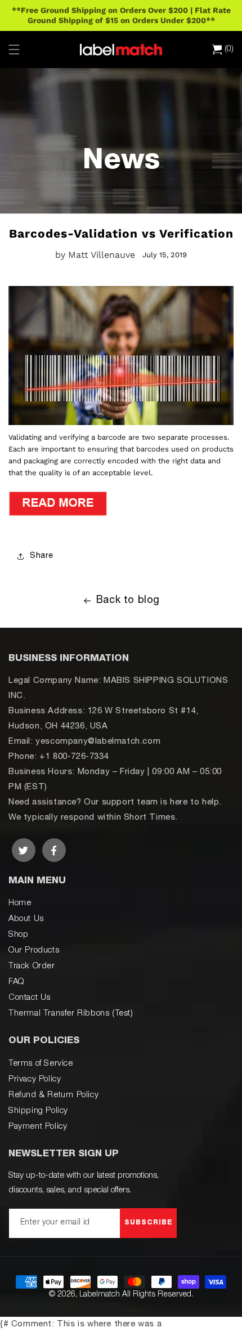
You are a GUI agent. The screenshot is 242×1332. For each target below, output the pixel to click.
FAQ (16, 982)
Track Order (31, 966)
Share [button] (41, 556)
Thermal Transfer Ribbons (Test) (70, 1013)
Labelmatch (99, 1295)
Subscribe (148, 1222)
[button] (14, 49)
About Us (26, 919)
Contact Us (29, 998)
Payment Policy (37, 1127)
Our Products (33, 950)
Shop (18, 935)
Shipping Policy (38, 1111)
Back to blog (128, 601)
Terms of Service (40, 1064)
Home (19, 903)
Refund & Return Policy (53, 1095)
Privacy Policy (34, 1079)
